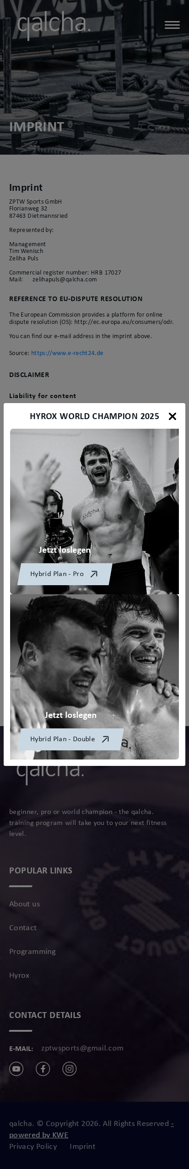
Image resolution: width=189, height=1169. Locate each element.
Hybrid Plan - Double (62, 739)
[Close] (172, 416)
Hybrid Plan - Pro (56, 574)
